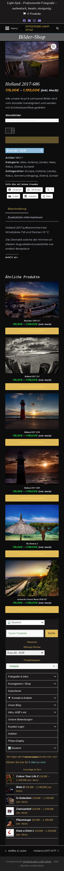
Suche (51, 633)
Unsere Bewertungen (20, 719)
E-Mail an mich (37, 762)
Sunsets (29, 166)
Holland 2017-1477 (44, 851)
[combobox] (32, 666)
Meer (52, 162)
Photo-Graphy (16, 741)
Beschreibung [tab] (17, 208)
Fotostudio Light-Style (37, 28)
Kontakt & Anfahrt (22, 698)
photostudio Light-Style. (37, 861)
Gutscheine (14, 691)
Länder (43, 162)
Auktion (12, 733)
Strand (18, 166)
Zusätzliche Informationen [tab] (25, 217)
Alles (23, 162)
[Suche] (57, 28)
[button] (11, 28)
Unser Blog (14, 705)
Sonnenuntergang (26, 175)
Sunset (53, 175)
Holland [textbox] (31, 666)
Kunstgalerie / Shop (19, 683)
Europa (29, 171)
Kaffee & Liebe (15, 851)
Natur (9, 166)
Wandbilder (13, 115)
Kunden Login (16, 726)
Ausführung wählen (32, 330)
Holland (32, 162)
